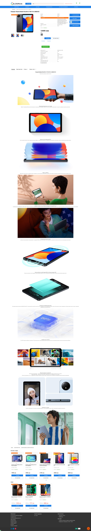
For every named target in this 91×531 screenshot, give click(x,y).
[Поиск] (63, 4)
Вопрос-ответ (33, 69)
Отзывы (26, 69)
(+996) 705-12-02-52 (68, 3)
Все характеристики (44, 62)
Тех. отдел (36, 515)
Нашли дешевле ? (45, 46)
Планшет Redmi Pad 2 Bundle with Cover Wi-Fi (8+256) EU (45, 465)
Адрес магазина (13, 519)
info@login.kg (61, 516)
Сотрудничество (13, 516)
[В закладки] (22, 453)
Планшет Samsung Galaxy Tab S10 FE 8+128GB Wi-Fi (31, 465)
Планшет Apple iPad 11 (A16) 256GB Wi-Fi (73, 465)
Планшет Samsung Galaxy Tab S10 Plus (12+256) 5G (16, 465)
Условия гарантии (13, 523)
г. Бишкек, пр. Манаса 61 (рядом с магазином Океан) (67, 520)
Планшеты (13, 9)
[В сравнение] (22, 455)
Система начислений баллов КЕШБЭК (16, 515)
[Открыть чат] (88, 528)
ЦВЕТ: (41, 32)
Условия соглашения (14, 525)
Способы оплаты (13, 520)
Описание (13, 69)
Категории (29, 3)
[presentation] (11, 465)
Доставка (12, 524)
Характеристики (19, 69)
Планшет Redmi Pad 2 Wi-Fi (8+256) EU (59, 465)
